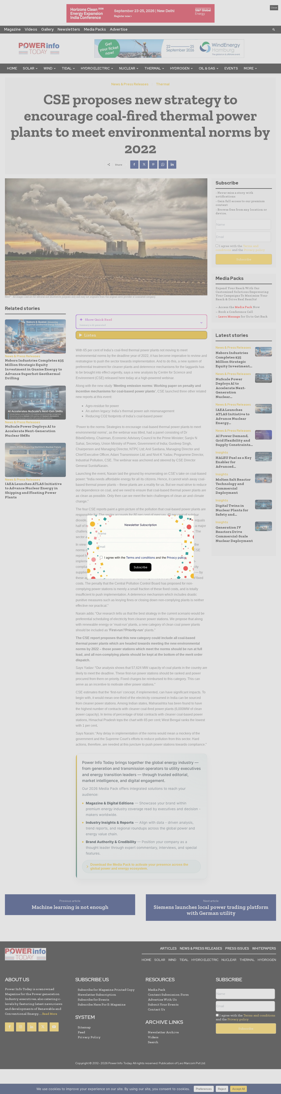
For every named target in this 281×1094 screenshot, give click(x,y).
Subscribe (140, 567)
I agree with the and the (144, 557)
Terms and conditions (140, 557)
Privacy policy (176, 557)
